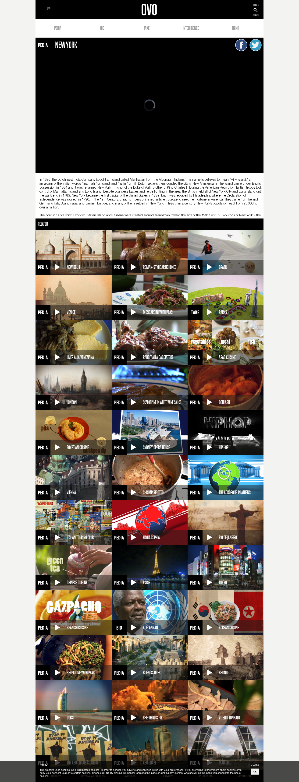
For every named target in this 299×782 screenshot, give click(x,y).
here (107, 773)
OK (255, 772)
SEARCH (256, 15)
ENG (255, 5)
